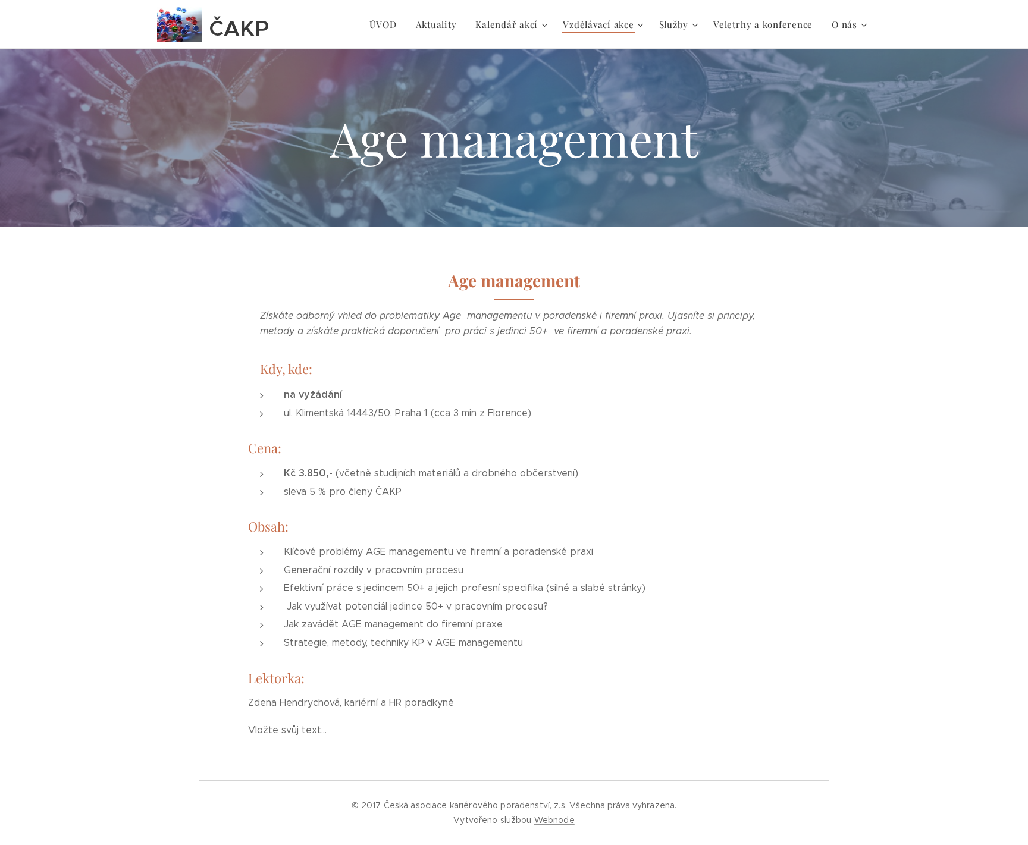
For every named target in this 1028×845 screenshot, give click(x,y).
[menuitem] (386, 24)
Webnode (554, 820)
